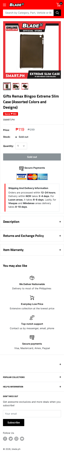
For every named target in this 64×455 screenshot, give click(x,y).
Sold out (32, 156)
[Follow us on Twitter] (11, 439)
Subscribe (13, 422)
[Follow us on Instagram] (16, 439)
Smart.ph (9, 119)
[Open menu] (4, 5)
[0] (58, 5)
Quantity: (8, 146)
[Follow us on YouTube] (22, 439)
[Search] (57, 12)
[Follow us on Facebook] (5, 439)
